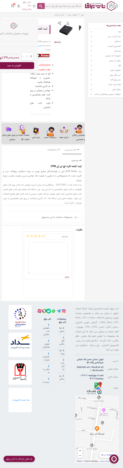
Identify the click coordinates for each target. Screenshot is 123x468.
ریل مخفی (61, 377)
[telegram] (58, 311)
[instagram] (63, 311)
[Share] (59, 23)
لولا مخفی (61, 329)
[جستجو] (41, 6)
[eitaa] (44, 311)
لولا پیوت (61, 352)
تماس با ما (46, 371)
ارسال (67, 277)
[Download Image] (68, 23)
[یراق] (101, 6)
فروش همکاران (46, 345)
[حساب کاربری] (19, 6)
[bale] (48, 311)
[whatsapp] (53, 311)
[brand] (40, 55)
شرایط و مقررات (46, 358)
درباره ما (46, 382)
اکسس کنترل (38, 45)
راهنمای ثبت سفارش (46, 331)
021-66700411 (27, 8)
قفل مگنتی (61, 342)
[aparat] (40, 311)
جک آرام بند (62, 366)
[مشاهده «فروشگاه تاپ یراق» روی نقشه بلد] (97, 429)
